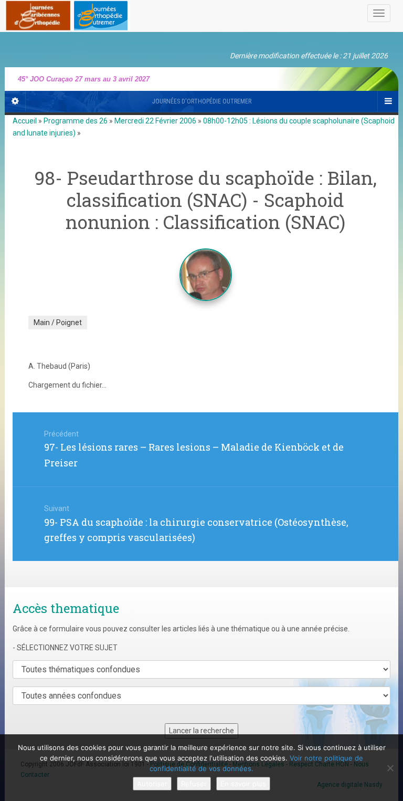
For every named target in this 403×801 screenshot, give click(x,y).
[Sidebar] (15, 101)
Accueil (25, 121)
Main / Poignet (58, 322)
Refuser (194, 783)
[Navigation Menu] (387, 101)
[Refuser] (390, 768)
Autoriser (152, 783)
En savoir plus (243, 783)
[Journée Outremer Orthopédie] (67, 13)
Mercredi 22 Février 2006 (155, 121)
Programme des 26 (76, 121)
